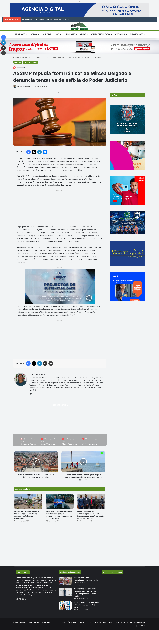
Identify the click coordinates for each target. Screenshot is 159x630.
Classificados (136, 34)
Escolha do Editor (30, 62)
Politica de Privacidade (137, 622)
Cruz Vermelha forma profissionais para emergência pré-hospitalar (86, 580)
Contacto (74, 622)
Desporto (70, 34)
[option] (29, 440)
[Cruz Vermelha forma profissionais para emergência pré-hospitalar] (65, 581)
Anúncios (17, 62)
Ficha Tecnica (107, 622)
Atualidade (20, 34)
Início (16, 57)
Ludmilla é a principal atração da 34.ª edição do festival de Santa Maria (86, 604)
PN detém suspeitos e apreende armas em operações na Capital (45, 19)
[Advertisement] (60, 208)
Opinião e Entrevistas (100, 34)
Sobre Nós (66, 622)
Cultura (47, 34)
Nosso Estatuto (85, 622)
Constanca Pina (22, 86)
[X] (20, 599)
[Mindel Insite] (79, 26)
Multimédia (120, 34)
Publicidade (97, 622)
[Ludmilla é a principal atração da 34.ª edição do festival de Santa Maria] (65, 605)
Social (59, 34)
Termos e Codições (121, 622)
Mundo (83, 34)
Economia (34, 34)
